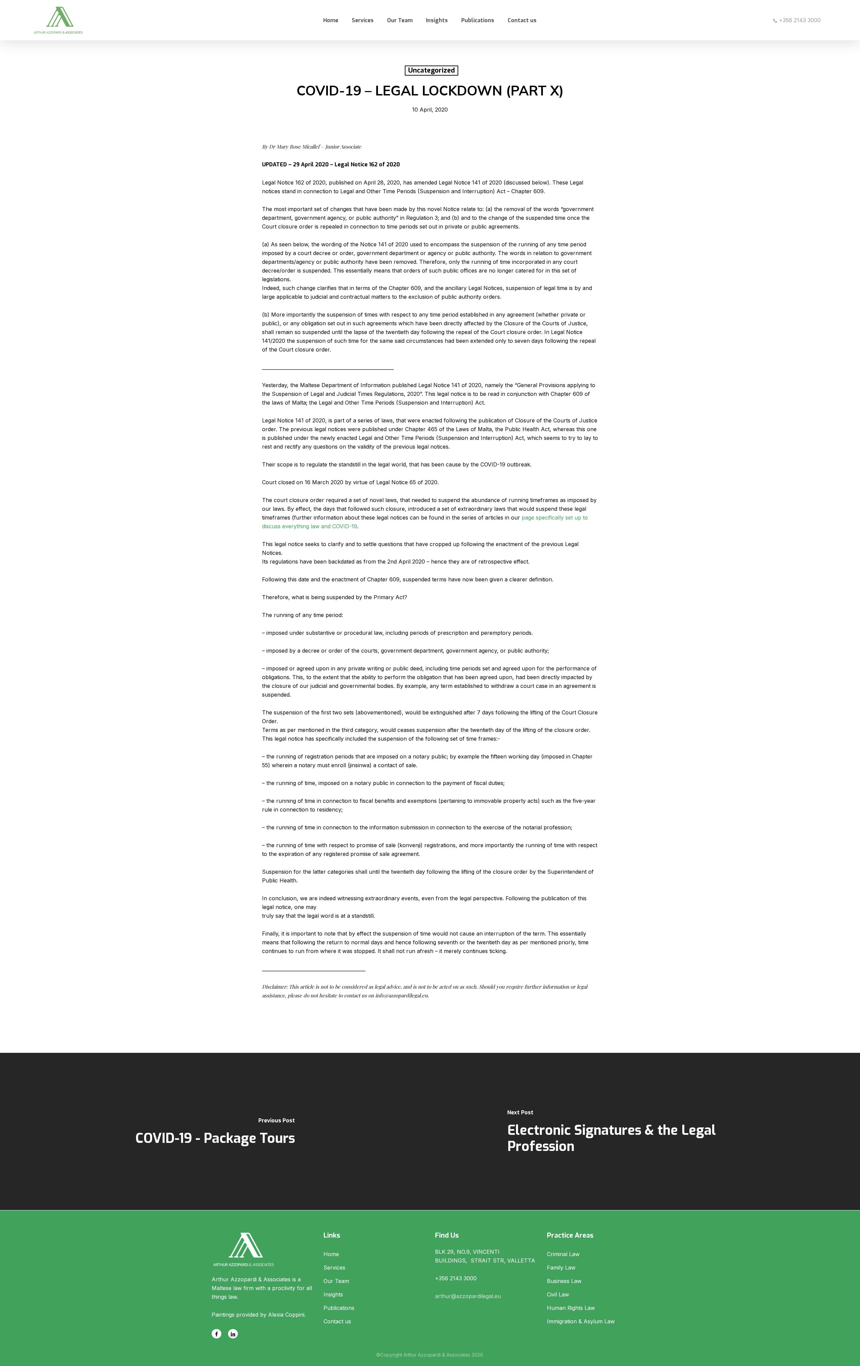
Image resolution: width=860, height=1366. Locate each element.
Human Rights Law (571, 1308)
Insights (333, 1294)
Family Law (561, 1267)
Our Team (336, 1281)
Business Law (564, 1281)
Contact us (337, 1321)
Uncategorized (431, 70)
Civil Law (558, 1294)
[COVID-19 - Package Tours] (215, 1131)
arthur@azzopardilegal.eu (468, 1296)
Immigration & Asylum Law (581, 1321)
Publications (339, 1308)
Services (334, 1267)
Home (331, 1254)
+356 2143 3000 (799, 20)
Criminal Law (563, 1254)
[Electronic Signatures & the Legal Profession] (645, 1131)
